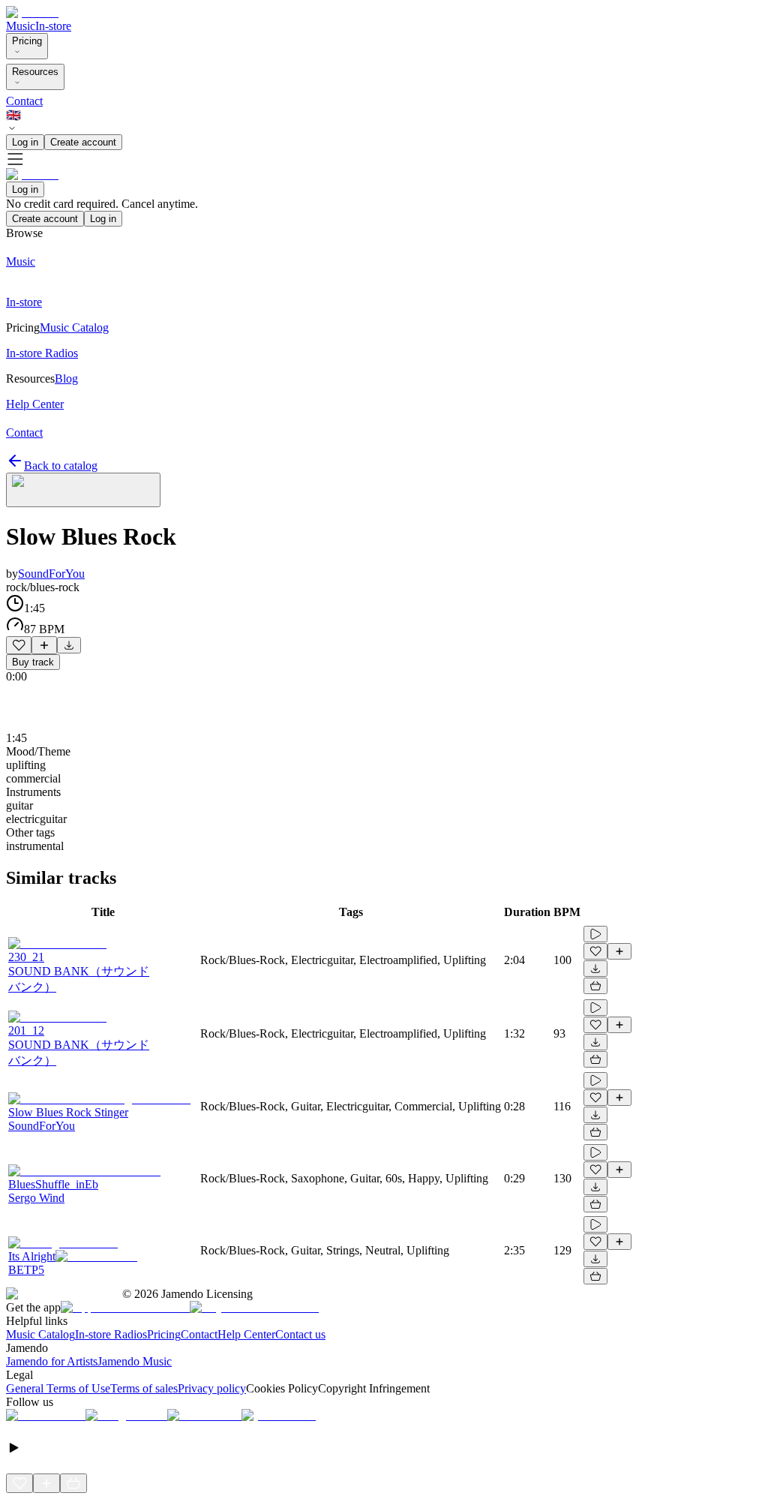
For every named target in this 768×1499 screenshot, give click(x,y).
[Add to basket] (596, 986)
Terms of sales (144, 1388)
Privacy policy (212, 1388)
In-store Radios (111, 1334)
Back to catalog (61, 465)
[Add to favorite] (19, 645)
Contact (24, 101)
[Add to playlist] (44, 645)
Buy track (33, 662)
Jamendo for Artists (52, 1361)
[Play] (83, 490)
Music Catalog (40, 1334)
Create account (83, 142)
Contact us (300, 1334)
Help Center (246, 1334)
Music (20, 26)
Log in (25, 142)
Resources (35, 71)
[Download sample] (69, 645)
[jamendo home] (32, 12)
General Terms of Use (58, 1388)
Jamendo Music (135, 1361)
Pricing (27, 41)
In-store (53, 26)
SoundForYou (51, 573)
